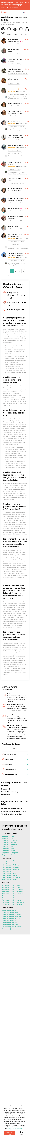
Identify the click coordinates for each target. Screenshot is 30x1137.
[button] (15, 749)
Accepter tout (9, 1133)
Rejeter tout (21, 1133)
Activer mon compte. (12, 8)
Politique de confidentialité (15, 1129)
